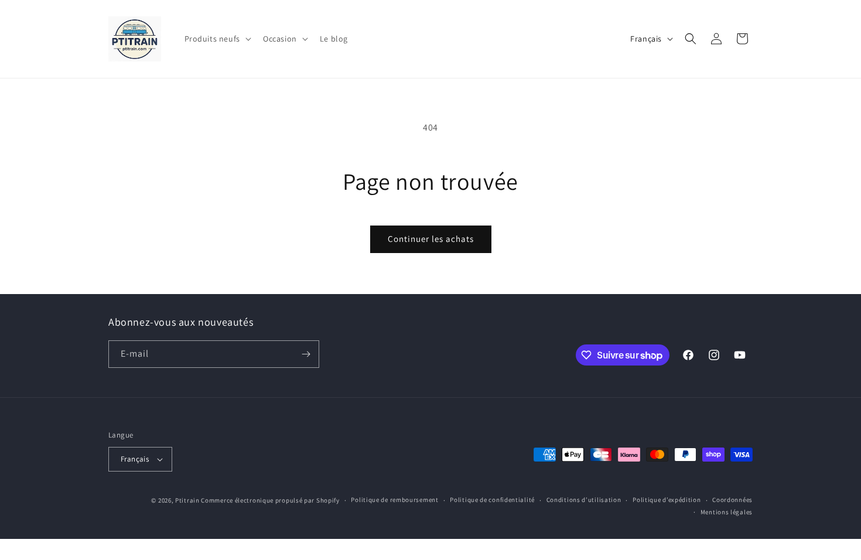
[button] (216, 38)
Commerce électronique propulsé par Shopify (270, 500)
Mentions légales (727, 512)
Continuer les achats (431, 238)
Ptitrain (187, 500)
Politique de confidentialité (492, 500)
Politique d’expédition (667, 500)
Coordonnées (732, 500)
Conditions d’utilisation (583, 500)
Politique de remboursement (394, 500)
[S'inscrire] (306, 354)
